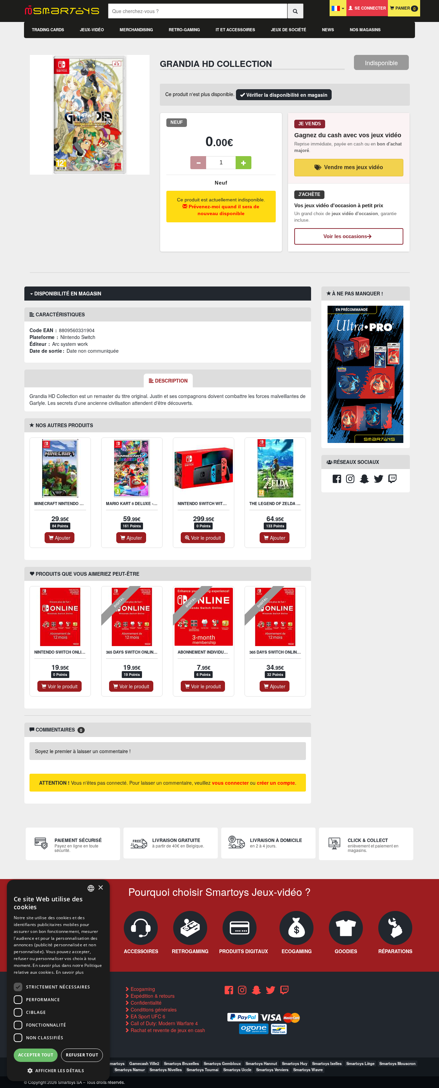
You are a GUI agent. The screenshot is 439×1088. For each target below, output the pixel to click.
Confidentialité (145, 1002)
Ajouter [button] (62, 537)
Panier (405, 8)
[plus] (243, 162)
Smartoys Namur (130, 1069)
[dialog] (58, 980)
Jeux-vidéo (92, 30)
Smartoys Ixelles (327, 1063)
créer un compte (276, 782)
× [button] (100, 887)
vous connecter (230, 782)
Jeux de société (288, 30)
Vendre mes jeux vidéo (353, 167)
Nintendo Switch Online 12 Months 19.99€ (78, 652)
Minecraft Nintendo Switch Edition (73, 503)
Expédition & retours (152, 995)
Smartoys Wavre (308, 1069)
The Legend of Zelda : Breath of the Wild (295, 503)
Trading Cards (48, 30)
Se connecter (369, 8)
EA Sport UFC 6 (147, 1016)
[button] (58, 1070)
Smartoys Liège (360, 1063)
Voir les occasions (345, 236)
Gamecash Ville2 (144, 1063)
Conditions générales (153, 1009)
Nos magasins (365, 30)
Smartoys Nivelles (166, 1069)
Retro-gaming (184, 30)
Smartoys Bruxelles (181, 1063)
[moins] (198, 162)
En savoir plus (70, 972)
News (328, 30)
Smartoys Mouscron (397, 1063)
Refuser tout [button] (82, 1055)
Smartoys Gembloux (222, 1063)
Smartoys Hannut (261, 1063)
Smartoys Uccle (237, 1069)
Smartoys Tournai (202, 1069)
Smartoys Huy (294, 1063)
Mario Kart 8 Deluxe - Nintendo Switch (148, 503)
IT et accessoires (235, 30)
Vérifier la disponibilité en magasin (286, 94)
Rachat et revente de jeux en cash (167, 1030)
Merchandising (136, 30)
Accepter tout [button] (35, 1055)
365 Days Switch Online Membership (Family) (297, 652)
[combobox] (90, 888)
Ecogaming (142, 988)
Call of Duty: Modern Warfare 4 (163, 1023)
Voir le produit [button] (205, 537)
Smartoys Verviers (272, 1069)
